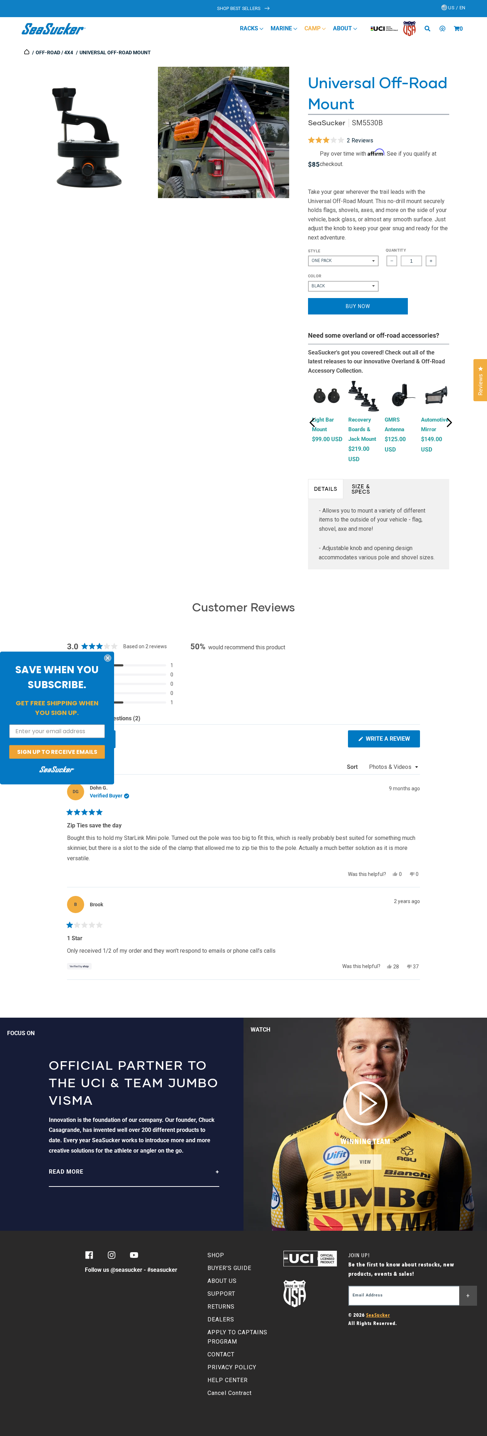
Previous (312, 422)
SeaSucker (326, 123)
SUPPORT (221, 1293)
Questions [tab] (123, 719)
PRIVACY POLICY (231, 1367)
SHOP (215, 1255)
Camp (313, 28)
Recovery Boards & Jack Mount (362, 429)
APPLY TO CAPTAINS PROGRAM (237, 1337)
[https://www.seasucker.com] (27, 52)
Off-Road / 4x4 (54, 52)
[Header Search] (430, 28)
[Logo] (53, 28)
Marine (282, 28)
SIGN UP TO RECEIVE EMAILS (57, 751)
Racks (250, 28)
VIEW (365, 1162)
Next (449, 423)
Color (315, 276)
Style (314, 251)
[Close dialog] (107, 657)
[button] (457, 28)
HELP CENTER (227, 1380)
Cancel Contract (229, 1393)
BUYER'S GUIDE (229, 1268)
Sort (353, 767)
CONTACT (221, 1354)
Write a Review (392, 741)
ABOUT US (222, 1281)
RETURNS (221, 1306)
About (343, 28)
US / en (456, 7)
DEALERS (220, 1319)
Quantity (396, 250)
